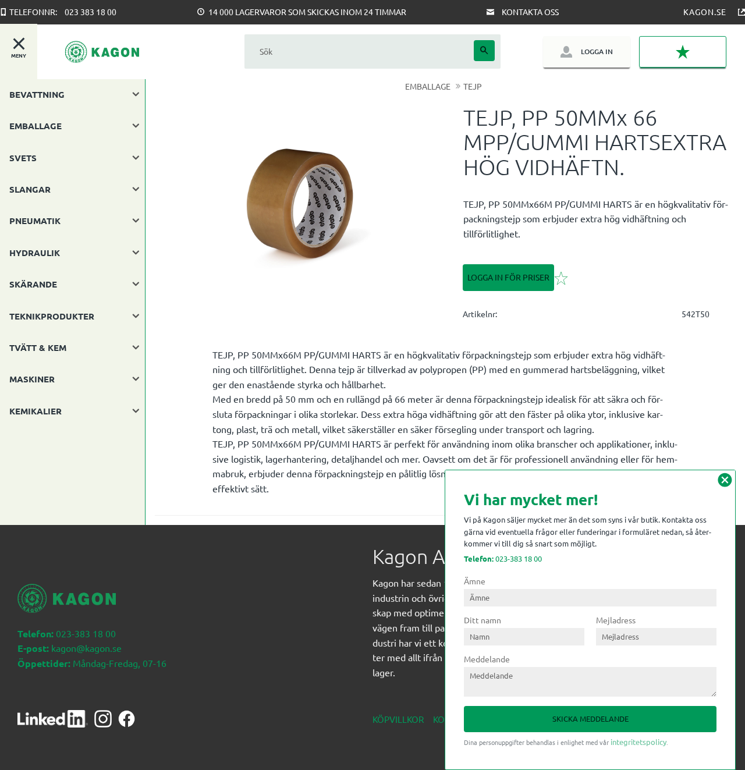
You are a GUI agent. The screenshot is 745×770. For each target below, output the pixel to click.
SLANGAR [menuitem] (30, 189)
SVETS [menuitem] (23, 158)
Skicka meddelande (590, 718)
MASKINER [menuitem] (32, 379)
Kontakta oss (530, 11)
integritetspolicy (638, 742)
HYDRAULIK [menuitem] (34, 252)
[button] (683, 52)
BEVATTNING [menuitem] (37, 94)
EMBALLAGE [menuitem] (35, 126)
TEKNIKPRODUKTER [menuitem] (51, 316)
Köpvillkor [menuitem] (398, 719)
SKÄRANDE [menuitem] (33, 284)
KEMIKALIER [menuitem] (35, 411)
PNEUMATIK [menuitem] (35, 220)
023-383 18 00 (503, 558)
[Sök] (484, 50)
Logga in (597, 51)
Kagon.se (704, 11)
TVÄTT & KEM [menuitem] (37, 347)
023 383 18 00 (90, 11)
